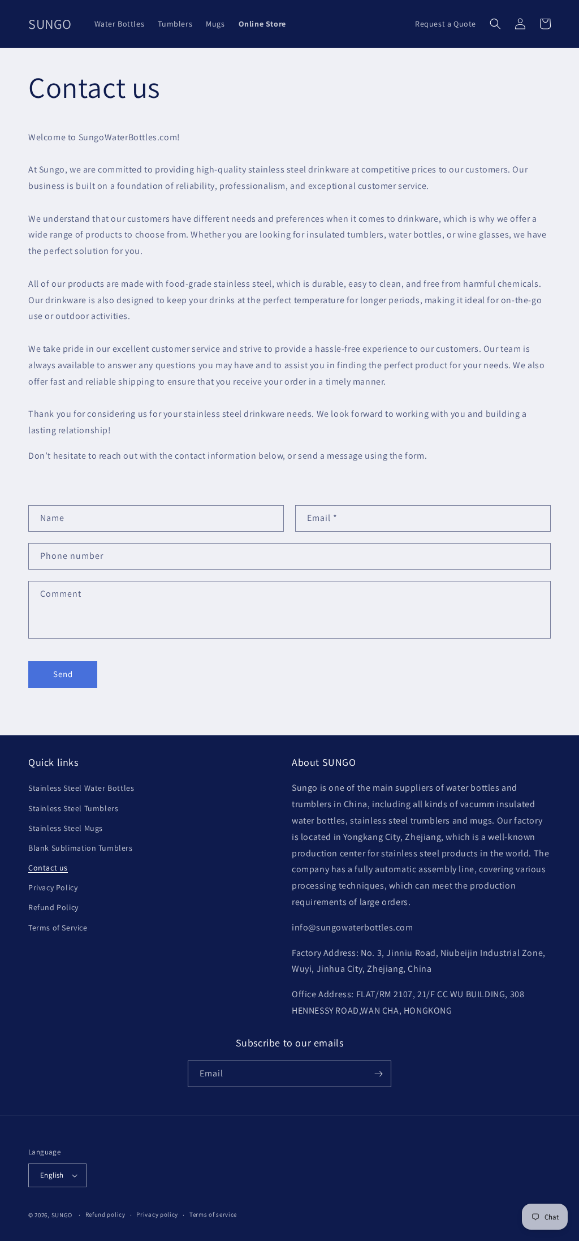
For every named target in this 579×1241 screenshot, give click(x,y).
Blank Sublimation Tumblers (80, 848)
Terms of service (213, 1214)
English (52, 1175)
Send (63, 674)
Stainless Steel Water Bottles (81, 788)
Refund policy (105, 1214)
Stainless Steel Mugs (65, 828)
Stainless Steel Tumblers (73, 808)
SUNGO (62, 1215)
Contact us (48, 868)
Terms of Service (58, 928)
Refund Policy (53, 907)
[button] (495, 23)
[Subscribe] (378, 1074)
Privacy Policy (52, 887)
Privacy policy (157, 1214)
